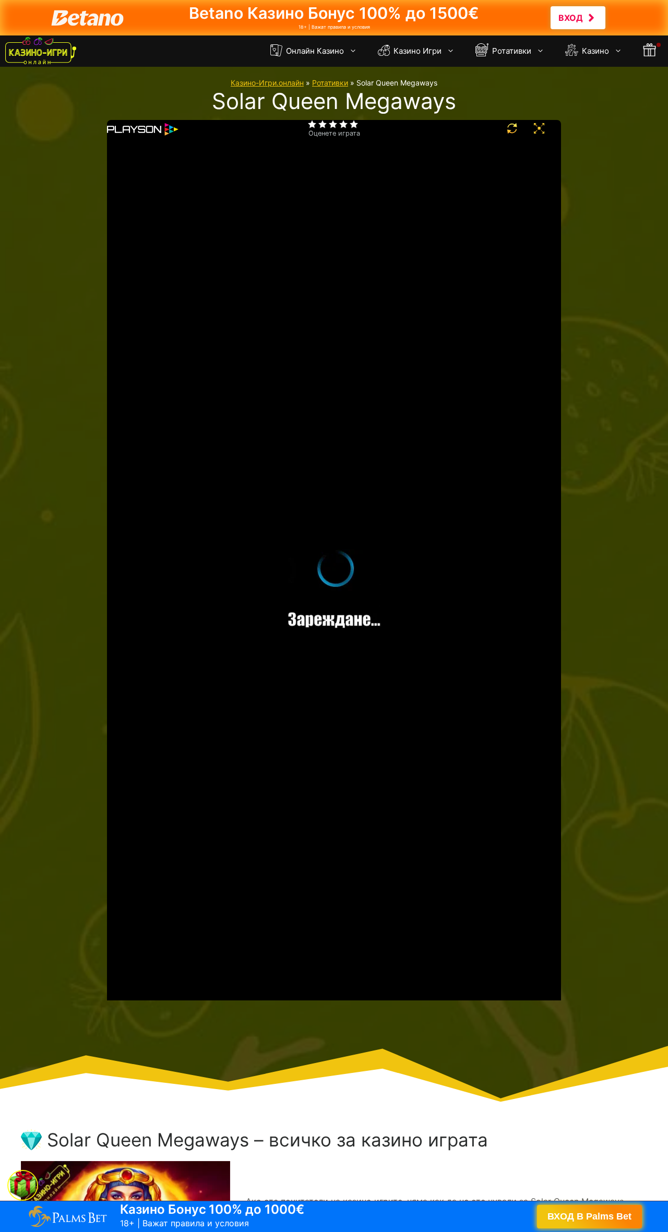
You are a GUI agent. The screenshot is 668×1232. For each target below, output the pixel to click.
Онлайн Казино (314, 51)
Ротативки (510, 51)
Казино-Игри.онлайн (267, 82)
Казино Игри (416, 51)
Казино (594, 51)
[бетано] (334, 17)
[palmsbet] (334, 1216)
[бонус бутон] (650, 51)
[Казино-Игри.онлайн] (40, 51)
